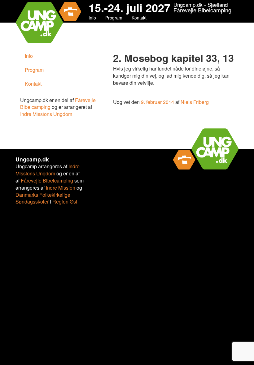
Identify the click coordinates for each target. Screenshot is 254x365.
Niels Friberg (195, 101)
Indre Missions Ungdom (46, 114)
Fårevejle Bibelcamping (47, 180)
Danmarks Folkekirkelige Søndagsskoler (42, 198)
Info (92, 18)
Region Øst (64, 201)
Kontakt (139, 18)
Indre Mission (60, 187)
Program (113, 18)
